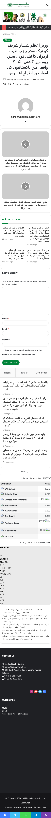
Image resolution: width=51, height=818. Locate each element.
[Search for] (47, 6)
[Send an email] (27, 79)
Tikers (14, 34)
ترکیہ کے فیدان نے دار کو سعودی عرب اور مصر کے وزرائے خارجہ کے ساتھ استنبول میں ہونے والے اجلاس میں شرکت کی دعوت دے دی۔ (24, 618)
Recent (7, 372)
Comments (41, 372)
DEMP (4, 711)
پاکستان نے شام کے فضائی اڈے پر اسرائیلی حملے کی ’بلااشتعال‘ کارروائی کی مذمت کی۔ (25, 386)
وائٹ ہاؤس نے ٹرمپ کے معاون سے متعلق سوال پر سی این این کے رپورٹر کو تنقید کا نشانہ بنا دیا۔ (25, 454)
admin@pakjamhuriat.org (16, 79)
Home (7, 34)
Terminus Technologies (35, 807)
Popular (23, 372)
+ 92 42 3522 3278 (13, 679)
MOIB (4, 708)
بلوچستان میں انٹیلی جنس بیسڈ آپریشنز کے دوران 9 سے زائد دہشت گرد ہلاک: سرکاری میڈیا (24, 438)
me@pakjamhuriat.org (14, 664)
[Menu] (3, 6)
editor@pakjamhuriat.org (15, 667)
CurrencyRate (35, 478)
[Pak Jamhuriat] (18, 4)
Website (6, 339)
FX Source (32, 542)
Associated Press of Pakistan (15, 714)
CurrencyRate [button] (44, 542)
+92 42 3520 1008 (13, 676)
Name (5, 318)
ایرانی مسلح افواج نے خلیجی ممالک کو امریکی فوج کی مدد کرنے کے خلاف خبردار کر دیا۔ (25, 421)
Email (5, 329)
